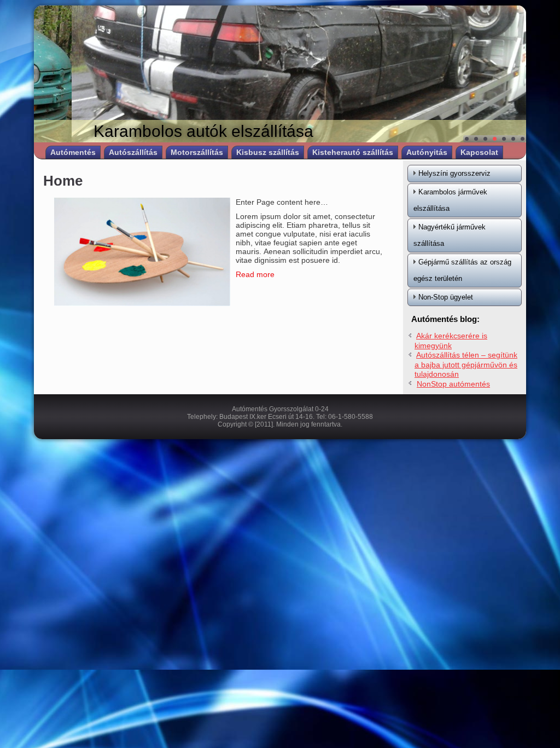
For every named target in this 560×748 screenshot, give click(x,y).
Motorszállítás (197, 152)
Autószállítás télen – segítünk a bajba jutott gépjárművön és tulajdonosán (466, 364)
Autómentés (73, 152)
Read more (255, 274)
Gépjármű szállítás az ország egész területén (462, 270)
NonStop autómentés (453, 383)
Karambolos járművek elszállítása (450, 200)
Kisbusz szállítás (267, 152)
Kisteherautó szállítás (352, 152)
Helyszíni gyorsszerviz (454, 173)
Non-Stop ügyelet (445, 297)
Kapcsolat (479, 152)
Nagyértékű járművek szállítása (449, 235)
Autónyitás (426, 152)
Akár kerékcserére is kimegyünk (451, 340)
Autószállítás (133, 152)
